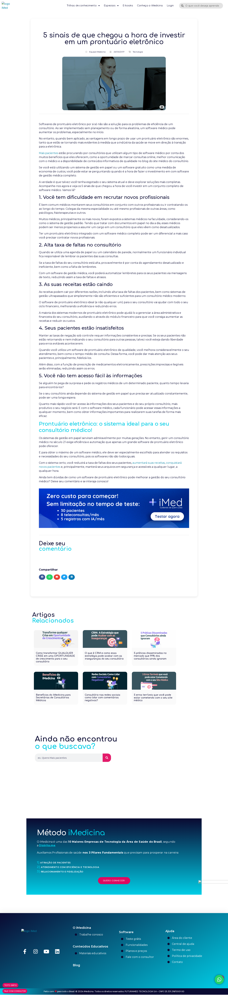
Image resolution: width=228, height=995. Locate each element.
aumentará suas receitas (148, 462)
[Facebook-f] (24, 951)
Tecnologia (138, 52)
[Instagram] (35, 951)
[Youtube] (46, 951)
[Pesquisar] (107, 758)
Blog (76, 965)
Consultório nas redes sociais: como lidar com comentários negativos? (103, 698)
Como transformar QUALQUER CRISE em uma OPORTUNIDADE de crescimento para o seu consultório (55, 657)
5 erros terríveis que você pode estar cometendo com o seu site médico (153, 698)
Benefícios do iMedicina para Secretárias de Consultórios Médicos (53, 698)
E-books (128, 5)
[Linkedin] (57, 951)
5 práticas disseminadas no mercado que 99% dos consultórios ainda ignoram (150, 656)
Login (170, 5)
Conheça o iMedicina (150, 5)
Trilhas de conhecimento (82, 5)
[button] (42, 577)
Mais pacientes (48, 153)
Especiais (110, 5)
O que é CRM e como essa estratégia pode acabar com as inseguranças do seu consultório (104, 656)
